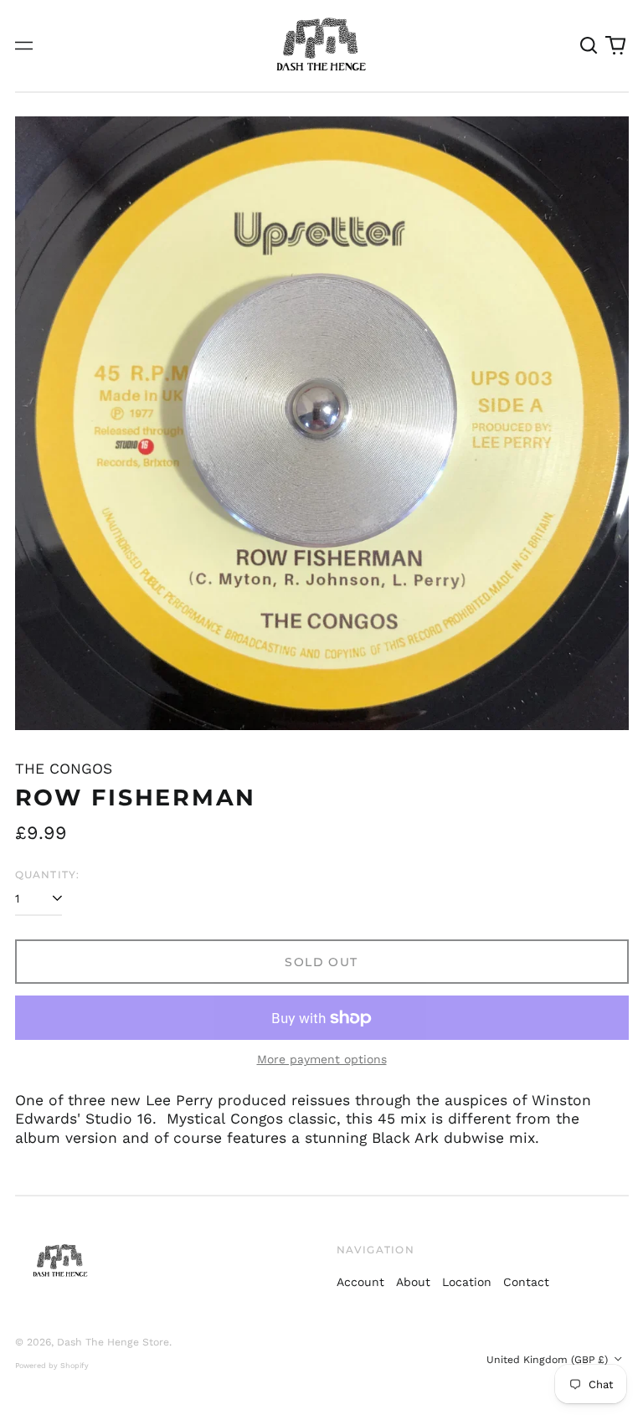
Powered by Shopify (52, 1365)
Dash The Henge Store (113, 1342)
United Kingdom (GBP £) (548, 1360)
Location (466, 1282)
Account (360, 1282)
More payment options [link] (322, 1059)
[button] (589, 46)
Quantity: (47, 874)
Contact (526, 1282)
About (413, 1282)
